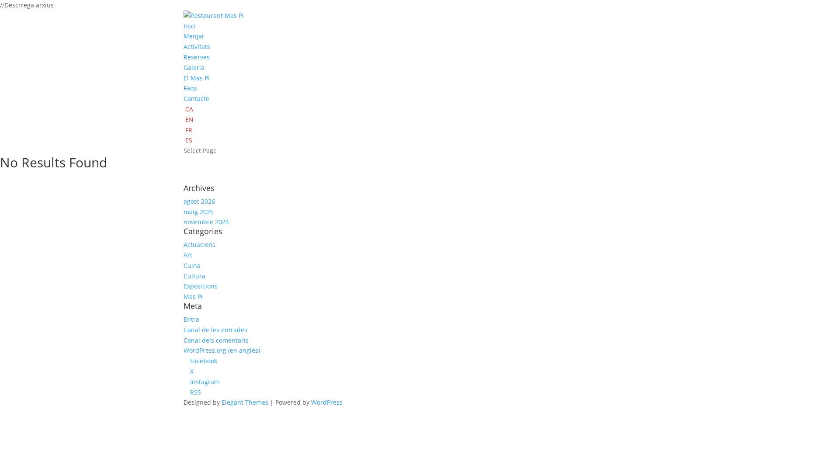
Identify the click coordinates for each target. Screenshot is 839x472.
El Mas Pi (197, 78)
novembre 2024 (206, 222)
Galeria (194, 67)
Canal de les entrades (215, 330)
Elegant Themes (245, 402)
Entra (191, 319)
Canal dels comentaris (216, 340)
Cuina (192, 265)
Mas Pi (193, 296)
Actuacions (199, 244)
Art (188, 255)
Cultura (194, 276)
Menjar (194, 36)
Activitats (197, 46)
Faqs (190, 88)
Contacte (196, 98)
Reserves (197, 57)
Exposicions (201, 286)
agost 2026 (199, 201)
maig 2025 (199, 212)
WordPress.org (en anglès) (222, 350)
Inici (190, 26)
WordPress (327, 402)
